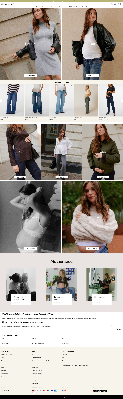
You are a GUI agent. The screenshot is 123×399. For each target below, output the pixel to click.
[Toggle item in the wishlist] (22, 86)
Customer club (4, 360)
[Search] (112, 4)
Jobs (63, 357)
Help (33, 351)
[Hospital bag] (102, 282)
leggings (44, 326)
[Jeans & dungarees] (92, 44)
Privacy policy (35, 380)
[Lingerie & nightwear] (30, 217)
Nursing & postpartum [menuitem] (61, 6)
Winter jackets (65, 343)
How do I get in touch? (37, 370)
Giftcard (3, 367)
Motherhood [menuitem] (84, 6)
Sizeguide (3, 370)
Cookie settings (61, 397)
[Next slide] (122, 100)
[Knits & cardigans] (92, 217)
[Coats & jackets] (102, 152)
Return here (35, 367)
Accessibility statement (6, 376)
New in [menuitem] (38, 6)
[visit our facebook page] (62, 390)
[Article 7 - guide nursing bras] (20, 282)
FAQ (32, 354)
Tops (93, 341)
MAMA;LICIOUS (5, 351)
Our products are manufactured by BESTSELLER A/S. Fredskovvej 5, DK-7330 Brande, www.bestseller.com (75, 364)
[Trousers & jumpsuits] (61, 152)
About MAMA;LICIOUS (6, 354)
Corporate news (66, 360)
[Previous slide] (1, 100)
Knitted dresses (36, 338)
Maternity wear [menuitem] (50, 6)
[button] (12, 100)
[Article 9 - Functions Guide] (61, 282)
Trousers (64, 341)
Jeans (33, 341)
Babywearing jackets (67, 338)
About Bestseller (68, 351)
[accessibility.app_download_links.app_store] (103, 392)
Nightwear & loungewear (38, 343)
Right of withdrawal (36, 376)
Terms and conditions (37, 373)
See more (119, 329)
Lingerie (94, 338)
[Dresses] (30, 44)
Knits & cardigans (6, 338)
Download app (4, 364)
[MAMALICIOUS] (7, 4)
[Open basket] (120, 4)
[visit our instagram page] (65, 390)
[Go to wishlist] (118, 4)
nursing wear (19, 318)
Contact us (3, 357)
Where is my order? (36, 357)
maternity (10, 318)
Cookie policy (35, 383)
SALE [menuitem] (43, 6)
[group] (12, 103)
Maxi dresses (5, 343)
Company (64, 354)
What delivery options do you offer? (40, 360)
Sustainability (4, 373)
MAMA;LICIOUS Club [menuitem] (74, 6)
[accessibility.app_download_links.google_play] (96, 392)
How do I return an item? (37, 364)
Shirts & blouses (6, 341)
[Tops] (20, 152)
